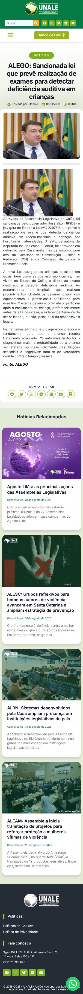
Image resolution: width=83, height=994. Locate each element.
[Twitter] (59, 23)
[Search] (36, 23)
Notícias (41, 55)
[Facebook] (44, 23)
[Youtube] (73, 23)
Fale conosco (19, 943)
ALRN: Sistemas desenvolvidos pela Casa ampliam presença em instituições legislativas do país (39, 713)
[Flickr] (66, 23)
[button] (10, 35)
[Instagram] (52, 23)
